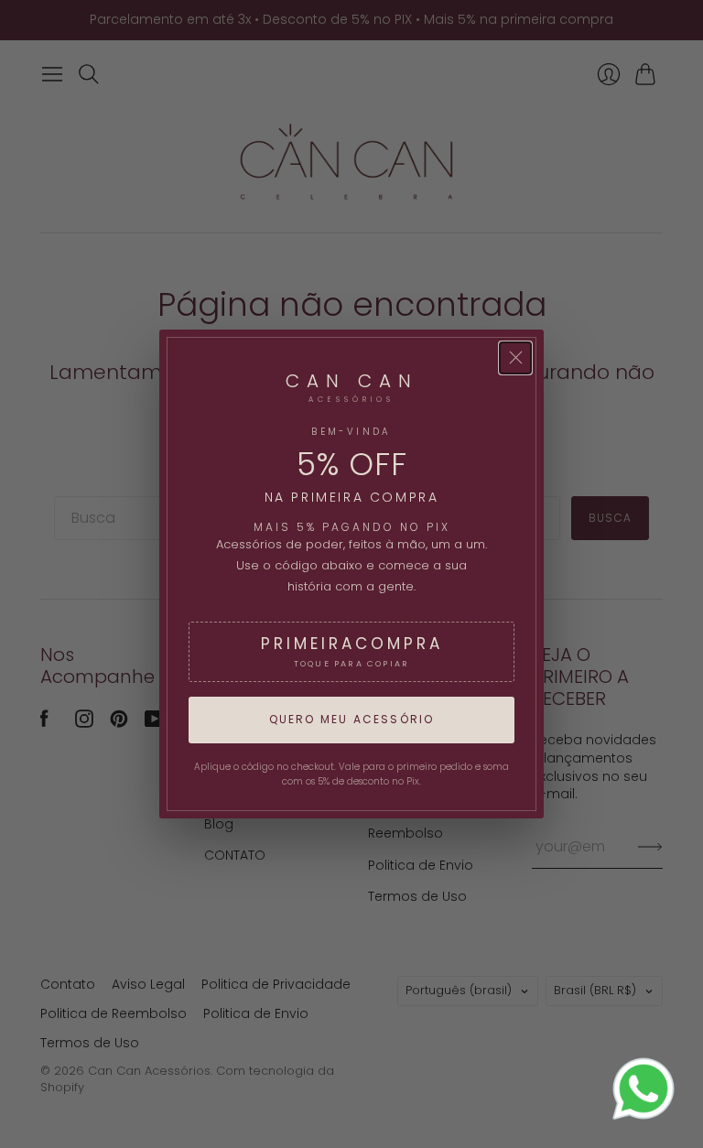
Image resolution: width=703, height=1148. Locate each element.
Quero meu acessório (352, 719)
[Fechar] (515, 358)
